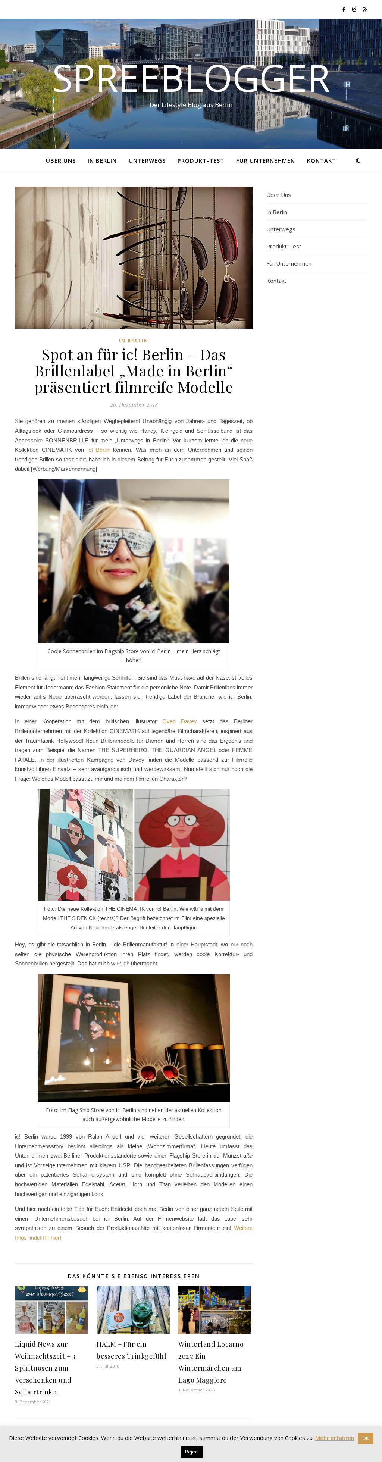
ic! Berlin (98, 450)
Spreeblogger (191, 77)
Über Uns (61, 160)
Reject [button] (192, 1451)
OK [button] (365, 1438)
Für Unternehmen (265, 160)
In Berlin (102, 160)
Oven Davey (179, 721)
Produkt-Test (201, 160)
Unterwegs (147, 160)
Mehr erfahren (334, 1437)
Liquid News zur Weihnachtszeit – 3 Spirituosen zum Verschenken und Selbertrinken (45, 1368)
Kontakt (321, 160)
